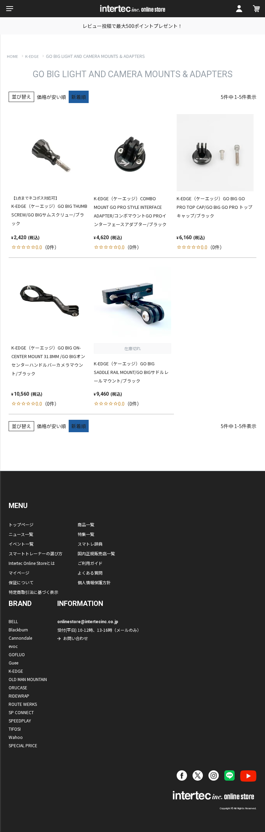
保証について (21, 582)
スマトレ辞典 (90, 544)
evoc (13, 646)
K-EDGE (32, 56)
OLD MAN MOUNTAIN (28, 679)
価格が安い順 (51, 96)
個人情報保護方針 (94, 582)
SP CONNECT (21, 712)
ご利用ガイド (90, 563)
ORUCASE (18, 687)
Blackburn (18, 629)
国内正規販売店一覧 (96, 553)
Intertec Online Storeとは (32, 563)
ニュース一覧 (21, 534)
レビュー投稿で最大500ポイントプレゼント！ (132, 25)
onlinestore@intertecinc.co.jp (87, 621)
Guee (13, 663)
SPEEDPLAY (20, 720)
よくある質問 (90, 573)
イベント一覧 (21, 544)
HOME (12, 56)
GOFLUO (17, 654)
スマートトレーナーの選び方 (35, 553)
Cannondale (20, 638)
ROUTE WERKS (23, 704)
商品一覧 (86, 524)
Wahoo (16, 737)
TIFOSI (15, 729)
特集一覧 (86, 534)
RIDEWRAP (19, 696)
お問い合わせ (75, 638)
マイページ (19, 573)
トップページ (21, 524)
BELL (13, 621)
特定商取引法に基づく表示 (33, 592)
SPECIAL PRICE (23, 745)
